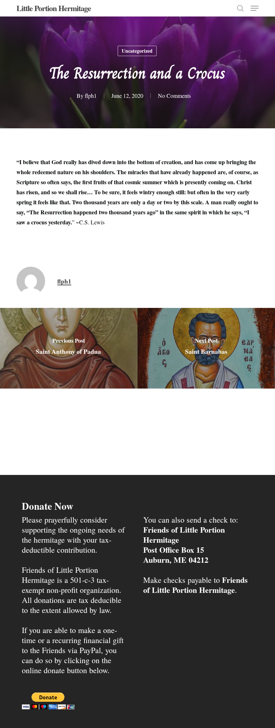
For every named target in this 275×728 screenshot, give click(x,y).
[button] (255, 8)
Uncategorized (137, 50)
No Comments (174, 95)
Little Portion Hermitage (53, 8)
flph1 (91, 95)
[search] (240, 8)
